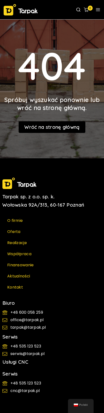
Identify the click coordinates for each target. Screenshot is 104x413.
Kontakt (15, 287)
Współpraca (19, 254)
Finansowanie (20, 265)
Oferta (14, 231)
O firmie (15, 220)
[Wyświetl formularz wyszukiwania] (78, 9)
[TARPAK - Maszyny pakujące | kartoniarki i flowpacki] (20, 9)
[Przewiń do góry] (93, 390)
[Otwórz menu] (98, 9)
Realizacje (17, 243)
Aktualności (18, 276)
